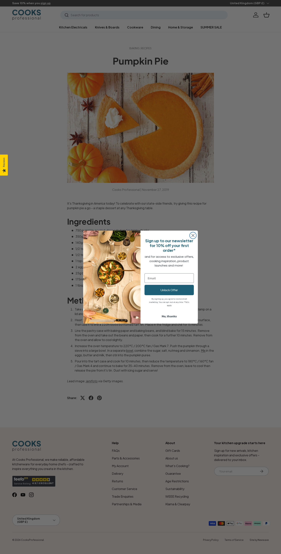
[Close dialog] (193, 235)
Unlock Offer (169, 290)
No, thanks (169, 316)
